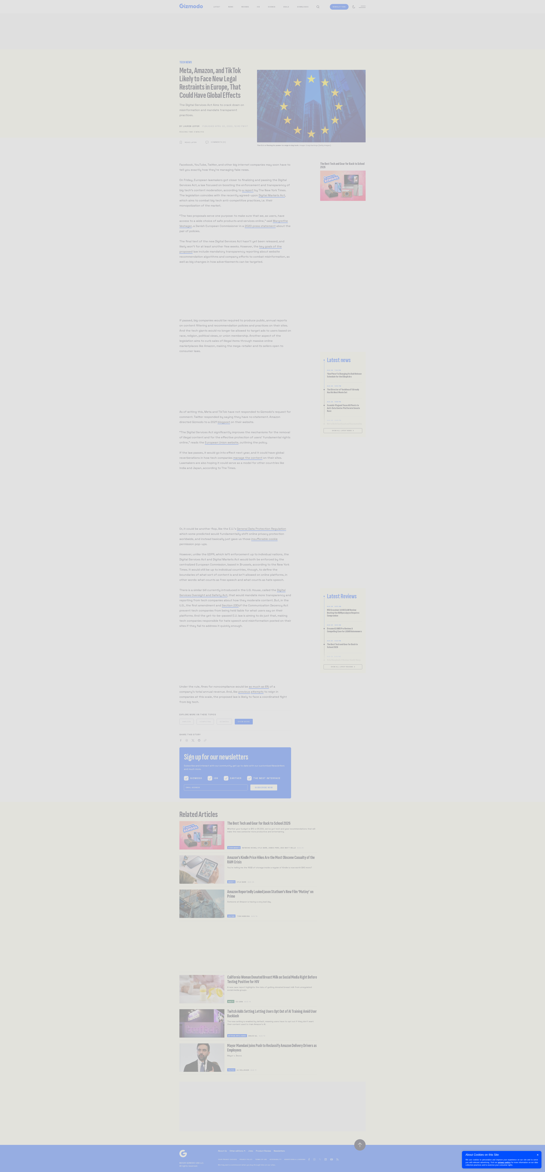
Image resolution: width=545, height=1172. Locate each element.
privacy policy (504, 1162)
